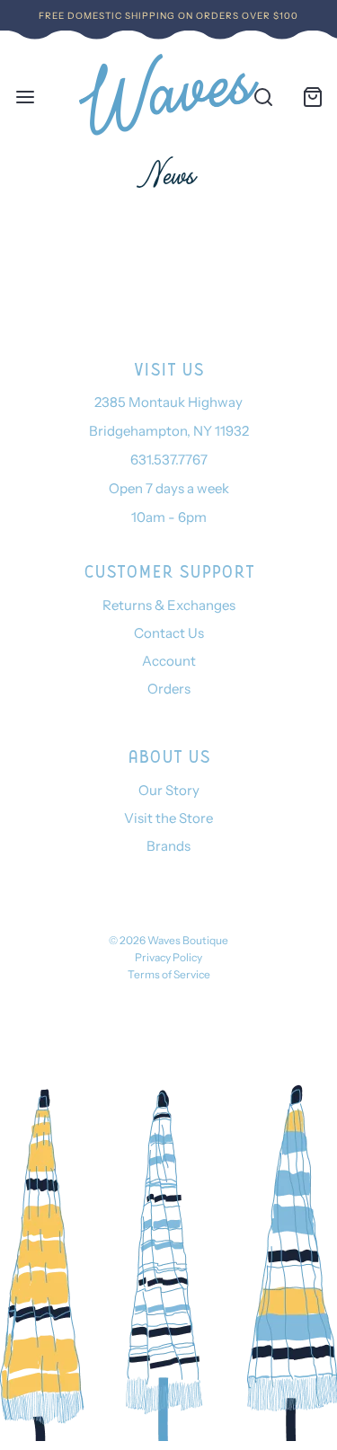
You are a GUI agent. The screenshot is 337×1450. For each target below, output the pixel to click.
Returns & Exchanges (168, 605)
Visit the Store (168, 818)
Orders (169, 688)
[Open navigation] (24, 96)
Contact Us (169, 632)
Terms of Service (169, 974)
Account (169, 660)
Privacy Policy (168, 957)
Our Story (169, 790)
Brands (168, 845)
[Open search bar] (263, 96)
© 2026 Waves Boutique (168, 940)
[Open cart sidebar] (312, 96)
